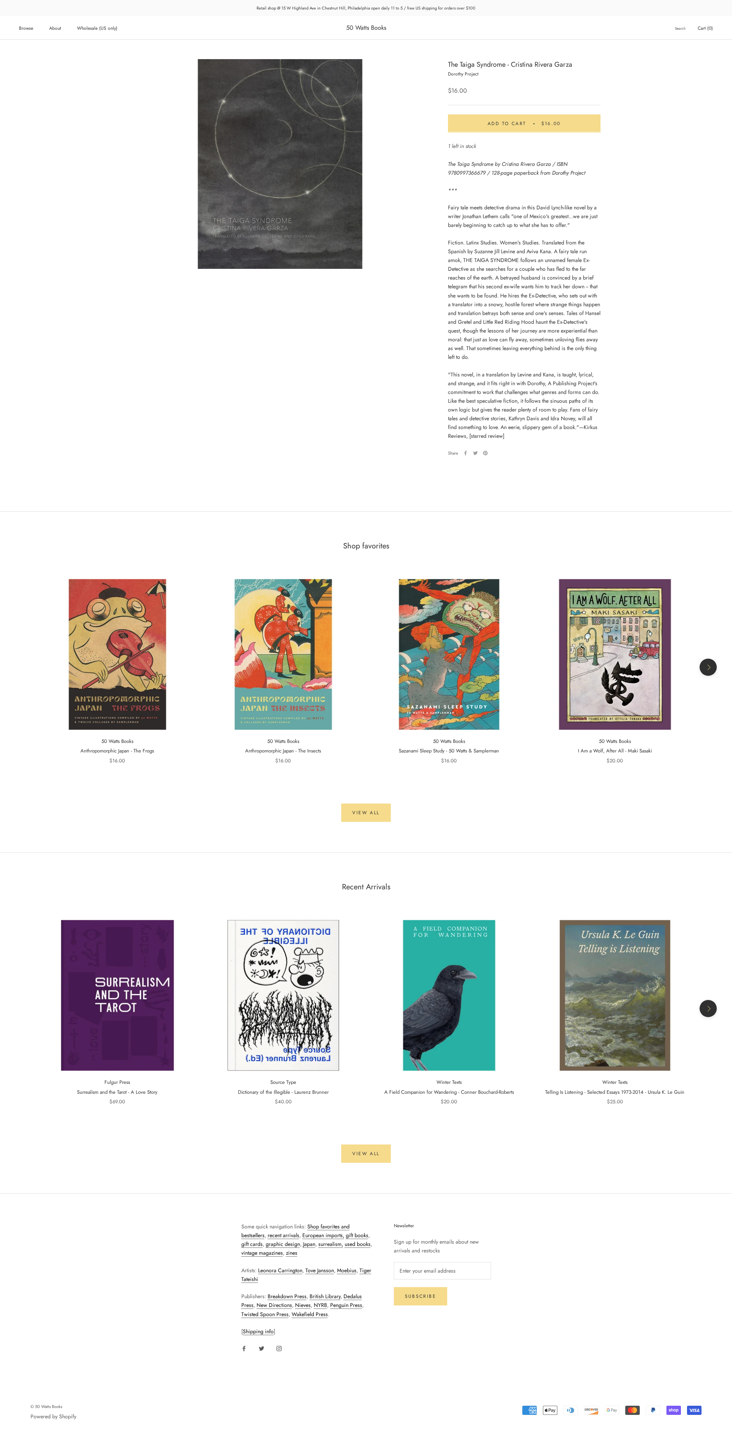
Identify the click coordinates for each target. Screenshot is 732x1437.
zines (291, 1253)
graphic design (283, 1244)
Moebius (346, 1270)
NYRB (320, 1305)
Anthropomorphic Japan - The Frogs (117, 750)
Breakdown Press (287, 1296)
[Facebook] (465, 453)
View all (365, 812)
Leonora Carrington (280, 1270)
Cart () (705, 28)
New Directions (274, 1305)
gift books (357, 1235)
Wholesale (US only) (97, 28)
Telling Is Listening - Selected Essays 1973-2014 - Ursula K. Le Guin (614, 1092)
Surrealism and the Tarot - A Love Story (117, 1092)
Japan (309, 1244)
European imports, (323, 1235)
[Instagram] (279, 1348)
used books (358, 1244)
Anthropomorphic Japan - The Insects (283, 750)
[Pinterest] (485, 453)
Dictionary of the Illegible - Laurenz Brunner (283, 1092)
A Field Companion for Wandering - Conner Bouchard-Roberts (449, 1092)
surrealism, (330, 1244)
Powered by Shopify (53, 1416)
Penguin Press (346, 1305)
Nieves (303, 1305)
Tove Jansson (319, 1270)
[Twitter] (475, 453)
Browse (26, 28)
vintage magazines (262, 1253)
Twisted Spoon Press (265, 1314)
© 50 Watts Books (46, 1406)
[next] (708, 667)
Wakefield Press (310, 1314)
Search (680, 28)
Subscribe (421, 1296)
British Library (325, 1296)
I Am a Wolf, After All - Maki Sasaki (615, 750)
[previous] (23, 667)
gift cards (252, 1244)
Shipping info (258, 1331)
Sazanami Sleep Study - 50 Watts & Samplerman (449, 750)
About (55, 28)
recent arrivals (283, 1235)
